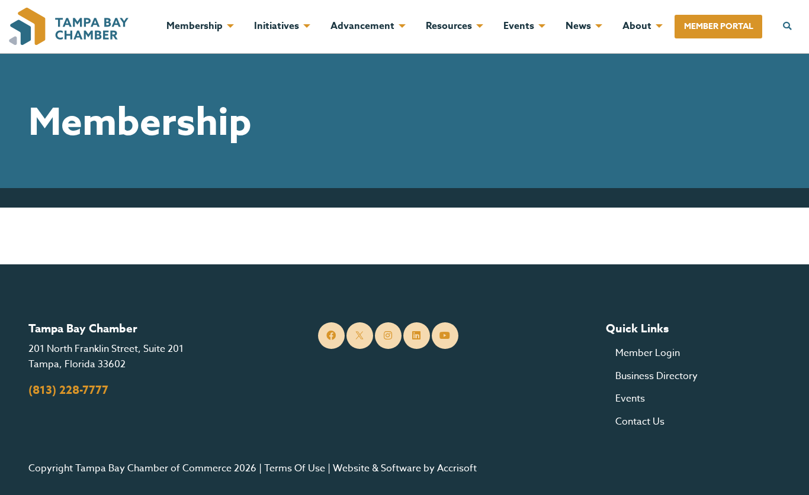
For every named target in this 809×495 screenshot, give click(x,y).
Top (782, 471)
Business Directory (656, 376)
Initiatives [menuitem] (276, 26)
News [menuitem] (578, 26)
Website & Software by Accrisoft (405, 468)
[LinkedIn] (416, 335)
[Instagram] (388, 335)
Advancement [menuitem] (362, 26)
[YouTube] (445, 335)
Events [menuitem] (518, 26)
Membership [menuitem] (194, 26)
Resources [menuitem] (449, 26)
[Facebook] (331, 335)
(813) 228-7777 (68, 390)
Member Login (647, 353)
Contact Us (639, 422)
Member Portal (718, 26)
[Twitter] (359, 335)
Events (630, 399)
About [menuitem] (636, 26)
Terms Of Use (294, 468)
